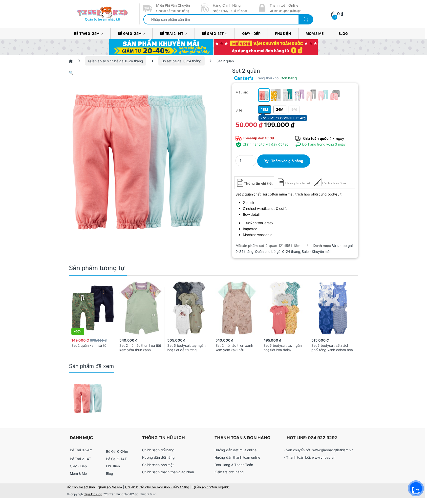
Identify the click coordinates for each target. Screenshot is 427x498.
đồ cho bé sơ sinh (81, 487)
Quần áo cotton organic (211, 487)
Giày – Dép (251, 33)
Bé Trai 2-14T (171, 33)
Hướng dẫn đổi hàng (158, 457)
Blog (343, 33)
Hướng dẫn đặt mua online (235, 450)
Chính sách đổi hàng (158, 450)
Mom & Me (315, 33)
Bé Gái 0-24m (129, 33)
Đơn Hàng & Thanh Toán (233, 465)
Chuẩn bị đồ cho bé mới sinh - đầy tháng (157, 487)
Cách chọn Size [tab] (334, 183)
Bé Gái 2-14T (213, 33)
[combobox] (221, 19)
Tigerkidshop (93, 494)
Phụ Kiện (283, 33)
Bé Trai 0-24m (86, 33)
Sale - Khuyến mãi (316, 251)
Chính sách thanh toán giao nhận (168, 472)
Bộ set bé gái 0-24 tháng (181, 61)
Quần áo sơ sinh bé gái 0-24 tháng (115, 61)
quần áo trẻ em (110, 487)
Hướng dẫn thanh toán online (237, 457)
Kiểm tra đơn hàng (229, 472)
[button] (139, 73)
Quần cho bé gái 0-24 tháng (277, 251)
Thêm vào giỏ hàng (287, 161)
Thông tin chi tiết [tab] (258, 183)
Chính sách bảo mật (157, 465)
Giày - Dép (78, 466)
